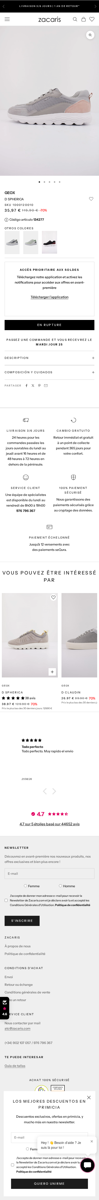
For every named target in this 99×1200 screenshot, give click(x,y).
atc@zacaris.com (17, 1028)
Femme (36, 1149)
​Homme (69, 886)
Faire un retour (15, 1000)
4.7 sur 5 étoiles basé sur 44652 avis (50, 824)
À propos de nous (18, 946)
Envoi (9, 977)
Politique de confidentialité (34, 1171)
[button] (46, 791)
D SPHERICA (12, 692)
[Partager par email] (46, 385)
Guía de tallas (15, 1066)
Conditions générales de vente (27, 992)
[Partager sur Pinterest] (39, 385)
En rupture (49, 325)
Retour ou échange (19, 985)
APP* (55, 8)
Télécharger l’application (49, 297)
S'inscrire (22, 920)
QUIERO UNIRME (49, 1183)
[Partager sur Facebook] (26, 385)
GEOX (10, 192)
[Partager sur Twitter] (33, 385)
